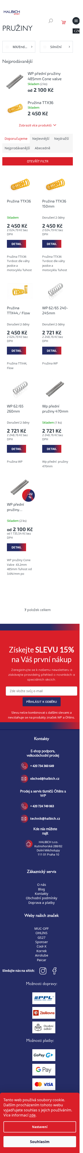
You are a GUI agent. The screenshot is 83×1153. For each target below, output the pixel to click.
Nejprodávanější (17, 148)
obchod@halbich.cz (44, 779)
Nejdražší (61, 138)
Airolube (41, 955)
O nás (41, 884)
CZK (77, 31)
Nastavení (39, 1127)
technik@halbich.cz (45, 819)
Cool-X (41, 946)
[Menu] (76, 20)
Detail (16, 244)
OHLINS (41, 933)
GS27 (41, 937)
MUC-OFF (41, 928)
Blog (41, 889)
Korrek (41, 951)
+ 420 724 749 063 (42, 806)
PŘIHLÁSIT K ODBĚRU (41, 702)
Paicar (41, 960)
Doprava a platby (41, 902)
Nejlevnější (40, 138)
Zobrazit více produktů (35, 125)
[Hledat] (50, 20)
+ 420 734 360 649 (42, 766)
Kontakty (41, 893)
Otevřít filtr (37, 161)
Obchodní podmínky (41, 898)
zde (32, 1115)
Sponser (41, 942)
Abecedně (42, 148)
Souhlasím (40, 1141)
